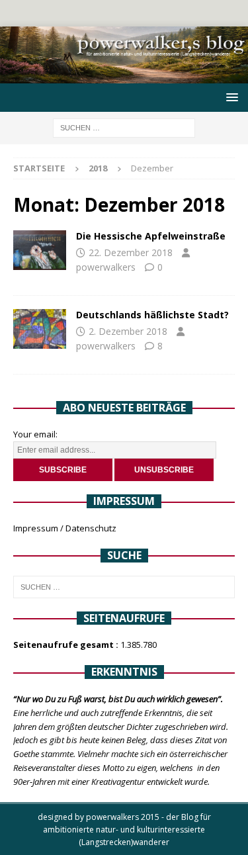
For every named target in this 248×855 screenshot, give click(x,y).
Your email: (35, 434)
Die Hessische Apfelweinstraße (151, 236)
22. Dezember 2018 (131, 252)
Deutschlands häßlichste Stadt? (152, 314)
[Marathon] (39, 250)
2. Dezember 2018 (128, 331)
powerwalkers (106, 267)
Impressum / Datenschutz (64, 528)
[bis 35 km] (39, 329)
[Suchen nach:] (124, 127)
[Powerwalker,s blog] (124, 75)
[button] (230, 97)
